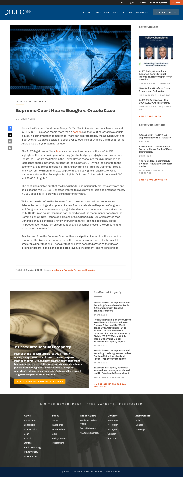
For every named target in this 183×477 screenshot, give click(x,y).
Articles (142, 12)
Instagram (113, 429)
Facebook (113, 420)
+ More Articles (150, 116)
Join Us (142, 2)
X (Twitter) (113, 425)
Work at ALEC (31, 456)
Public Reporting (32, 447)
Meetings (102, 12)
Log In (131, 2)
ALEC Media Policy (89, 433)
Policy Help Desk (158, 2)
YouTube (112, 438)
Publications (122, 12)
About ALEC (30, 420)
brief (58, 151)
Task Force (57, 425)
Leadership (29, 425)
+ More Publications (153, 180)
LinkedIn (112, 434)
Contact (28, 443)
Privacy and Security (84, 270)
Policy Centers (59, 438)
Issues (55, 420)
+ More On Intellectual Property (110, 385)
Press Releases (88, 428)
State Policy (165, 12)
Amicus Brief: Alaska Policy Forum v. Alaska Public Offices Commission (155, 149)
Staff (26, 434)
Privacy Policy (31, 452)
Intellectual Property (62, 270)
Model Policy (58, 429)
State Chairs (30, 429)
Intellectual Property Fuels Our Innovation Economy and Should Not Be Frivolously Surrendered (112, 370)
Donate (176, 2)
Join (138, 420)
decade (77, 132)
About (87, 12)
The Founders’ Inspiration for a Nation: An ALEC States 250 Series (156, 164)
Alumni (27, 438)
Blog (54, 434)
